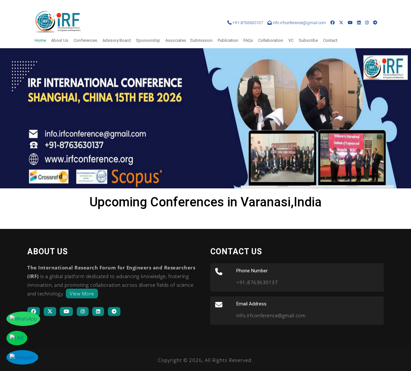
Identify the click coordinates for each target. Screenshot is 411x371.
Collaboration (270, 40)
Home (40, 40)
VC (290, 40)
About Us (59, 40)
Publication (228, 40)
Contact (330, 40)
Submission (201, 40)
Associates (175, 40)
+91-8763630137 (247, 22)
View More (82, 293)
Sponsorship (148, 40)
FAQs (248, 40)
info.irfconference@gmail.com (299, 22)
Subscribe (308, 40)
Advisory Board (116, 40)
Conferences (85, 40)
